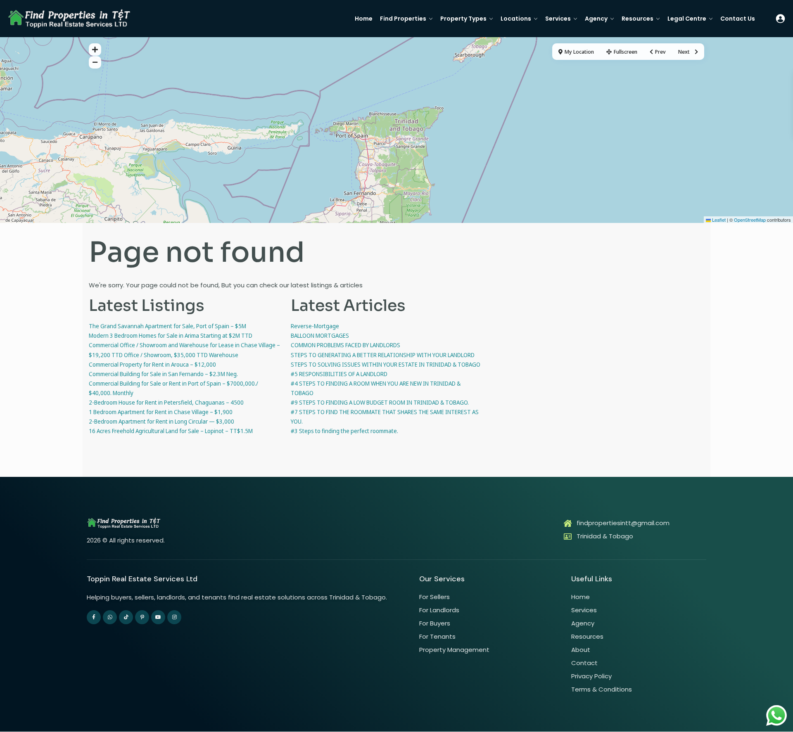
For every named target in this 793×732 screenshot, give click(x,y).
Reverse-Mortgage (315, 326)
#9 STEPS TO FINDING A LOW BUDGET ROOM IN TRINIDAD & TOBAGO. (380, 402)
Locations (516, 18)
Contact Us (737, 18)
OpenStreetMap (750, 219)
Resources (637, 18)
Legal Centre (686, 18)
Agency (596, 18)
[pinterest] (142, 617)
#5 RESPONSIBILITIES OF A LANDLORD (339, 374)
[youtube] (158, 617)
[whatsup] (110, 617)
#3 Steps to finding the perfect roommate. (344, 431)
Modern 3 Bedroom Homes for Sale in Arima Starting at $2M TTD (170, 335)
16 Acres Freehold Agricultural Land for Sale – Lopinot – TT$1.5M (171, 431)
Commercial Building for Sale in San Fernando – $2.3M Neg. (163, 374)
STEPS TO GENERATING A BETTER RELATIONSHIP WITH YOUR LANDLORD (383, 355)
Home (364, 18)
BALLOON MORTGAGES (320, 335)
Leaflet (718, 219)
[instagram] (174, 617)
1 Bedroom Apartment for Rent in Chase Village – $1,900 (161, 412)
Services (558, 18)
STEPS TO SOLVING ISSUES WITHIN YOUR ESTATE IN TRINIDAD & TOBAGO (385, 364)
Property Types (463, 18)
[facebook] (94, 617)
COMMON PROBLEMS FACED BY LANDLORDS (345, 345)
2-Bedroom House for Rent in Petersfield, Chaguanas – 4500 (166, 402)
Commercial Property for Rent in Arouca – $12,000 (152, 364)
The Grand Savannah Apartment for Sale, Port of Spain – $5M (167, 326)
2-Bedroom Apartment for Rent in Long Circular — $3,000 (161, 421)
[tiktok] (126, 617)
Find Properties (403, 18)
